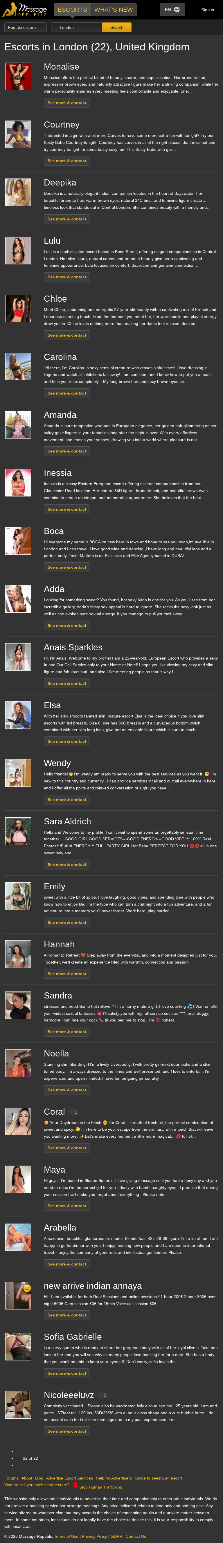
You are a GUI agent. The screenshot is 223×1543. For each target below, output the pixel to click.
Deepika (60, 182)
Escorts (72, 9)
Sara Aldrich (67, 821)
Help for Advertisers (114, 1478)
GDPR (116, 1536)
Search (116, 27)
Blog (39, 1478)
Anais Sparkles (73, 647)
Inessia (58, 473)
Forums (11, 1478)
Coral (60, 1111)
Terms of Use (66, 1536)
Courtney (62, 124)
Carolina (60, 357)
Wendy (57, 763)
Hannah (59, 944)
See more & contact (67, 102)
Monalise (61, 66)
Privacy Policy (94, 1536)
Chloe (55, 298)
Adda (54, 589)
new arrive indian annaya (93, 1286)
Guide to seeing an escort (158, 1478)
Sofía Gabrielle (73, 1336)
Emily (54, 886)
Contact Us (136, 1536)
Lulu (52, 240)
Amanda (60, 415)
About (26, 1478)
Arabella (60, 1227)
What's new (113, 9)
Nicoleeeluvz (75, 1395)
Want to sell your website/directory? (36, 1484)
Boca (54, 531)
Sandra (58, 995)
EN (168, 9)
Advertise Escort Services (69, 1478)
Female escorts (23, 27)
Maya (54, 1169)
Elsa (52, 705)
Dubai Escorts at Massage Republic (24, 10)
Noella (56, 1053)
